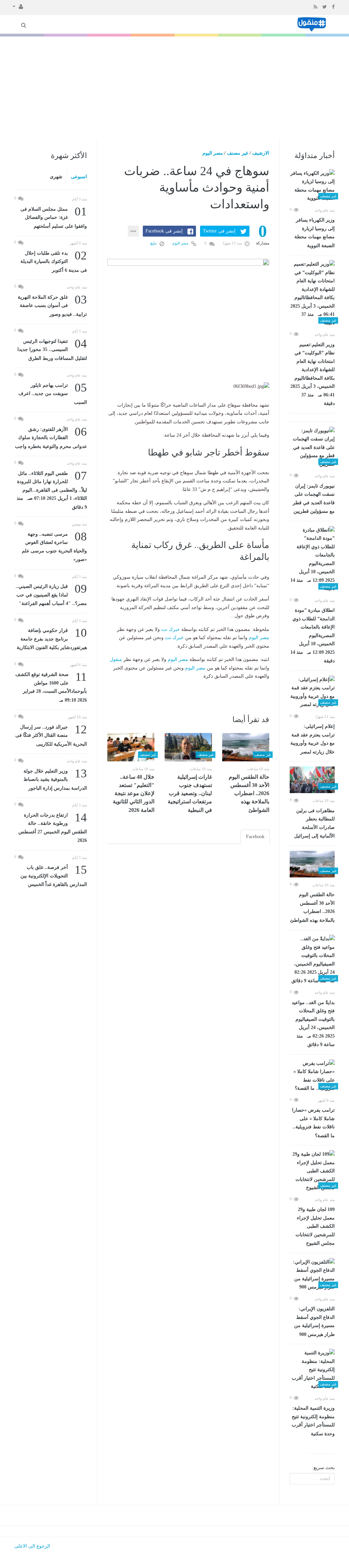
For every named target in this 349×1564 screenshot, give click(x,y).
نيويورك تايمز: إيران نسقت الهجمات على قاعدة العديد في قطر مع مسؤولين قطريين (314, 498)
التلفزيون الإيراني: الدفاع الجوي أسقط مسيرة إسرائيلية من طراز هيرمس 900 (314, 1321)
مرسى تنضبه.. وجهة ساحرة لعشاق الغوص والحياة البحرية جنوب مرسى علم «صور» (54, 546)
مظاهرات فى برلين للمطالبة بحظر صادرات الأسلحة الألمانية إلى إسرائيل (314, 823)
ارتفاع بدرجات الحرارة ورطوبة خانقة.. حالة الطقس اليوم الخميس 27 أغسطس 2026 (52, 827)
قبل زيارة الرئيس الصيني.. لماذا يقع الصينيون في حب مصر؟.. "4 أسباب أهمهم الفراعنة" (51, 594)
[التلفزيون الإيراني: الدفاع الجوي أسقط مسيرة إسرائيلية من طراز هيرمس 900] (312, 1275)
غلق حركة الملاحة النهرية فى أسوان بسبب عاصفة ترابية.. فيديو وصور (52, 305)
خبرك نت (170, 629)
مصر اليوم (212, 153)
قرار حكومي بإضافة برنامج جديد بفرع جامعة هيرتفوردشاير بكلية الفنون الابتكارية (52, 638)
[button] (18, 6)
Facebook (255, 836)
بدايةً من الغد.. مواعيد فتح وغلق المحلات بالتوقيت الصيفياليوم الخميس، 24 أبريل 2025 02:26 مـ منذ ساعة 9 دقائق (313, 1023)
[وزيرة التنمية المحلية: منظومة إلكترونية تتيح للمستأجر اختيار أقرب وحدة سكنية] (312, 1370)
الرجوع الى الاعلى (32, 1546)
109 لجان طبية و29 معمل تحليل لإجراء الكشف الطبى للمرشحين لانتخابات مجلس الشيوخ (315, 1226)
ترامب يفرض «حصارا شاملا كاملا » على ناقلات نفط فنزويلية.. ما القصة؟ (313, 1123)
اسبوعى (79, 176)
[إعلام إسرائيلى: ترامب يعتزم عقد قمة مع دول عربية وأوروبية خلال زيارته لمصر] (312, 692)
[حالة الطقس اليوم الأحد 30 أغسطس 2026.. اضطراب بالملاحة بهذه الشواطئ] (312, 864)
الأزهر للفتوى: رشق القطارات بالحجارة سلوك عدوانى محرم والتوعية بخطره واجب (51, 437)
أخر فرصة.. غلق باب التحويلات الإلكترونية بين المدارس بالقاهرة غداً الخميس (53, 875)
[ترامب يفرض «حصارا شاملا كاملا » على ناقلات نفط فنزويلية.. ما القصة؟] (312, 1076)
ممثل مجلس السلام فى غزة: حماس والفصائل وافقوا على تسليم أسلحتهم (53, 217)
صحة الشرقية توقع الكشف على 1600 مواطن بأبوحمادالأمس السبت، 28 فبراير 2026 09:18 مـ (51, 687)
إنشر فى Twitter (219, 231)
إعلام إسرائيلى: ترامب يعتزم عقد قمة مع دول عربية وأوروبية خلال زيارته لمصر (312, 739)
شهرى (56, 176)
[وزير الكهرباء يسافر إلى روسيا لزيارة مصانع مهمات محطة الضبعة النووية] (312, 186)
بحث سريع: (323, 1467)
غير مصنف (237, 153)
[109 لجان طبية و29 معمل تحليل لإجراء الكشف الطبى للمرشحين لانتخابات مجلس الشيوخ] (312, 1171)
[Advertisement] (174, 88)
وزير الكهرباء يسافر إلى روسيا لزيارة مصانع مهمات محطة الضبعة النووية (314, 232)
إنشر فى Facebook (164, 231)
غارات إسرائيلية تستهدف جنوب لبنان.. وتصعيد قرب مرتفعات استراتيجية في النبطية (190, 793)
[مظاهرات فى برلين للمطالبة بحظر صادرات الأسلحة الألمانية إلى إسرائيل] (312, 779)
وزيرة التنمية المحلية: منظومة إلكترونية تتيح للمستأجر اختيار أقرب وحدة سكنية (313, 1421)
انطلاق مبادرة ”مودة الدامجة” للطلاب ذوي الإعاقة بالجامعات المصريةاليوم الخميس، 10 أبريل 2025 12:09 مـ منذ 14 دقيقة (312, 635)
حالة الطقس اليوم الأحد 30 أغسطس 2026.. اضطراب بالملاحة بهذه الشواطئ (312, 907)
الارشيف (260, 153)
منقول (116, 659)
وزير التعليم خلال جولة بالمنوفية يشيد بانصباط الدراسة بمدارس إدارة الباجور (55, 779)
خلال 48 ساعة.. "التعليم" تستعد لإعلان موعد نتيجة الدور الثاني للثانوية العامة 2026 (133, 793)
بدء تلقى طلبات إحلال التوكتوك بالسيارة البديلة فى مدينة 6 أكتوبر (53, 261)
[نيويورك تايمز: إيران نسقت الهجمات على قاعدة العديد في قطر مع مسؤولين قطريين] (312, 448)
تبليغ (154, 243)
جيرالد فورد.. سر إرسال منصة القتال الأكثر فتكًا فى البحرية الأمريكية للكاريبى (51, 735)
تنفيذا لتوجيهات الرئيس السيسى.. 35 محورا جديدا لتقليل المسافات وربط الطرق (52, 349)
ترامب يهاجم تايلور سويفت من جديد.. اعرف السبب (52, 393)
